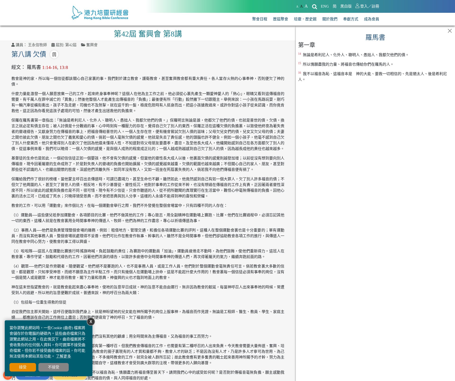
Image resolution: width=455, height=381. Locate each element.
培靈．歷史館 (305, 19)
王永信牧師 (37, 45)
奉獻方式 (350, 19)
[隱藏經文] (450, 31)
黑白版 (346, 6)
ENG (325, 6)
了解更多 (63, 356)
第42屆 (71, 45)
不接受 (53, 367)
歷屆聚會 (280, 19)
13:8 (63, 67)
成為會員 (371, 19)
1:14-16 (49, 67)
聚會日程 (259, 19)
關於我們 (329, 19)
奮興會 (92, 45)
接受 (23, 367)
